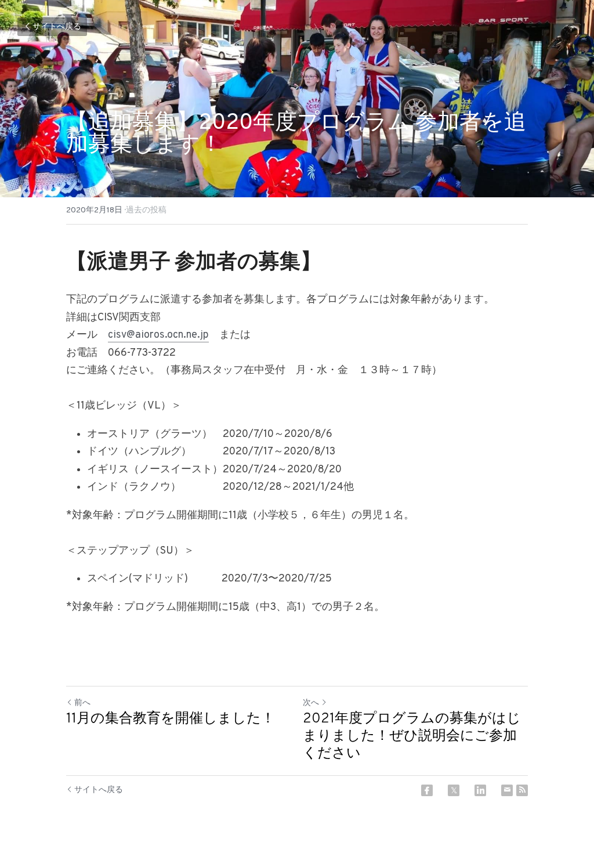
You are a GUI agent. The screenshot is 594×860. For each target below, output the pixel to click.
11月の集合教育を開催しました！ (170, 719)
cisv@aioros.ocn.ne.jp (158, 335)
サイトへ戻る (56, 27)
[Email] (507, 790)
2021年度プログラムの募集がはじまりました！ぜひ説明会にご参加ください (412, 736)
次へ (311, 703)
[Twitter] (453, 790)
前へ (82, 703)
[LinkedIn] (480, 790)
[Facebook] (427, 790)
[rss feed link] (522, 790)
